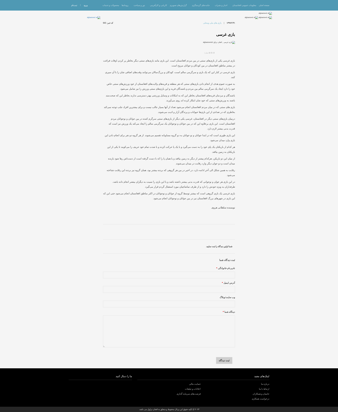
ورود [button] (86, 5)
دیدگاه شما (229, 312)
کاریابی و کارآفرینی (158, 5)
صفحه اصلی (264, 5)
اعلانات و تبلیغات (193, 389)
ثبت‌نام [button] (74, 5)
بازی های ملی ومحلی (212, 23)
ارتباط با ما (264, 389)
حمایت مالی (195, 384)
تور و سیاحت (139, 5)
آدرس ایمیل (228, 283)
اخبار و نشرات (221, 5)
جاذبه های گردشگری (201, 5)
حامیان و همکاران (261, 393)
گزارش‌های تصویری (178, 5)
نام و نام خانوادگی (225, 268)
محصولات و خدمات (110, 5)
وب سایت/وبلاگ (227, 297)
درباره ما (265, 384)
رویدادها (125, 5)
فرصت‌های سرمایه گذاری (189, 393)
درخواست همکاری (260, 398)
